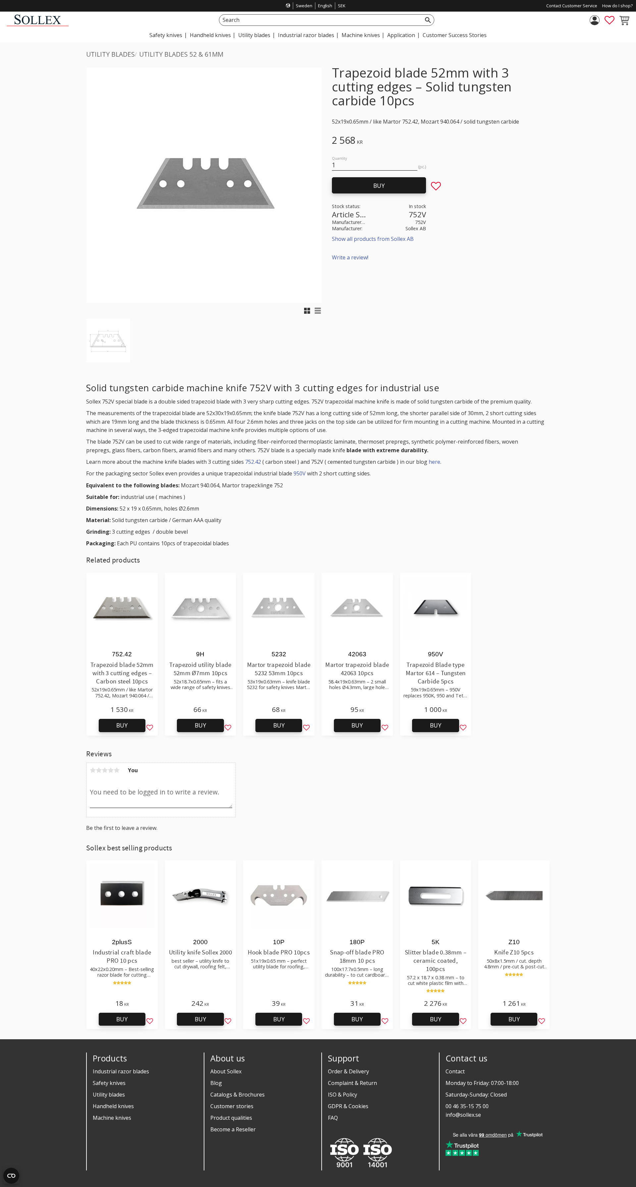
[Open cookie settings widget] (11, 1176)
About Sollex (225, 1071)
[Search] (428, 20)
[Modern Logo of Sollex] (38, 24)
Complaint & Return (352, 1083)
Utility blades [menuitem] (254, 35)
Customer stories (231, 1106)
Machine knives (112, 1117)
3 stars (105, 770)
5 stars (117, 770)
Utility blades (109, 1094)
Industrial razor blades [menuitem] (306, 35)
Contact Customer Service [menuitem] (571, 6)
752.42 (253, 461)
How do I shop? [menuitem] (617, 6)
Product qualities (231, 1117)
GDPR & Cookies (348, 1106)
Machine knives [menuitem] (361, 35)
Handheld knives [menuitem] (210, 35)
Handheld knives (113, 1106)
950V (299, 473)
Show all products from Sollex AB (373, 239)
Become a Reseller (233, 1129)
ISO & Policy (342, 1094)
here (434, 461)
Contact (455, 1071)
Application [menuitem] (401, 35)
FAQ (333, 1117)
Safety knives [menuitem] (165, 35)
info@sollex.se (463, 1114)
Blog (216, 1083)
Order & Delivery (348, 1071)
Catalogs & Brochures (237, 1094)
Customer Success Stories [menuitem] (455, 35)
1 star (93, 770)
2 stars (99, 770)
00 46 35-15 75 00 (467, 1106)
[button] (609, 20)
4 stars (111, 770)
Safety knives (109, 1083)
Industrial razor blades (121, 1071)
